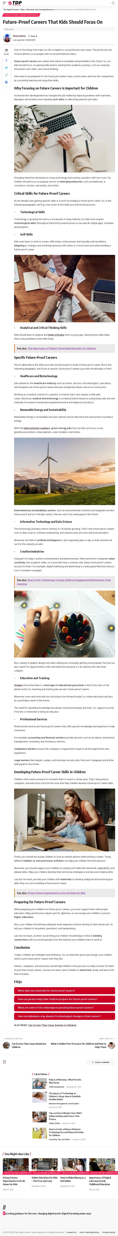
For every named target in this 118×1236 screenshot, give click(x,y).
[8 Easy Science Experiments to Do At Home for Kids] (16, 1166)
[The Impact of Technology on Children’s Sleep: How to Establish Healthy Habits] (39, 1097)
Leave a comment (102, 1062)
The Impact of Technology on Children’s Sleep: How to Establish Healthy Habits (65, 1096)
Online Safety (54, 1123)
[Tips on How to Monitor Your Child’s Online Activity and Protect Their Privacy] (39, 1117)
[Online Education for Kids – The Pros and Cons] (45, 1166)
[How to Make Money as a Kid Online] (73, 1166)
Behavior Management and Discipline (64, 1103)
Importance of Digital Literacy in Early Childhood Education (100, 1181)
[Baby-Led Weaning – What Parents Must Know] (39, 1083)
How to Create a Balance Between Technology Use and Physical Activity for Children (66, 1132)
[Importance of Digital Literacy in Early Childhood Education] (102, 1166)
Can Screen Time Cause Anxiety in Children (52, 1025)
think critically (56, 334)
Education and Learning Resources (21, 15)
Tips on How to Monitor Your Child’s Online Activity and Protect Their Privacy (65, 1116)
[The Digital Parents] (15, 3)
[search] (113, 3)
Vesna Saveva (19, 35)
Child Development (56, 1087)
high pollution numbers (37, 428)
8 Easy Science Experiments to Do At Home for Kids (14, 1181)
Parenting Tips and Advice (59, 1139)
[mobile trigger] (5, 3)
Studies (18, 685)
